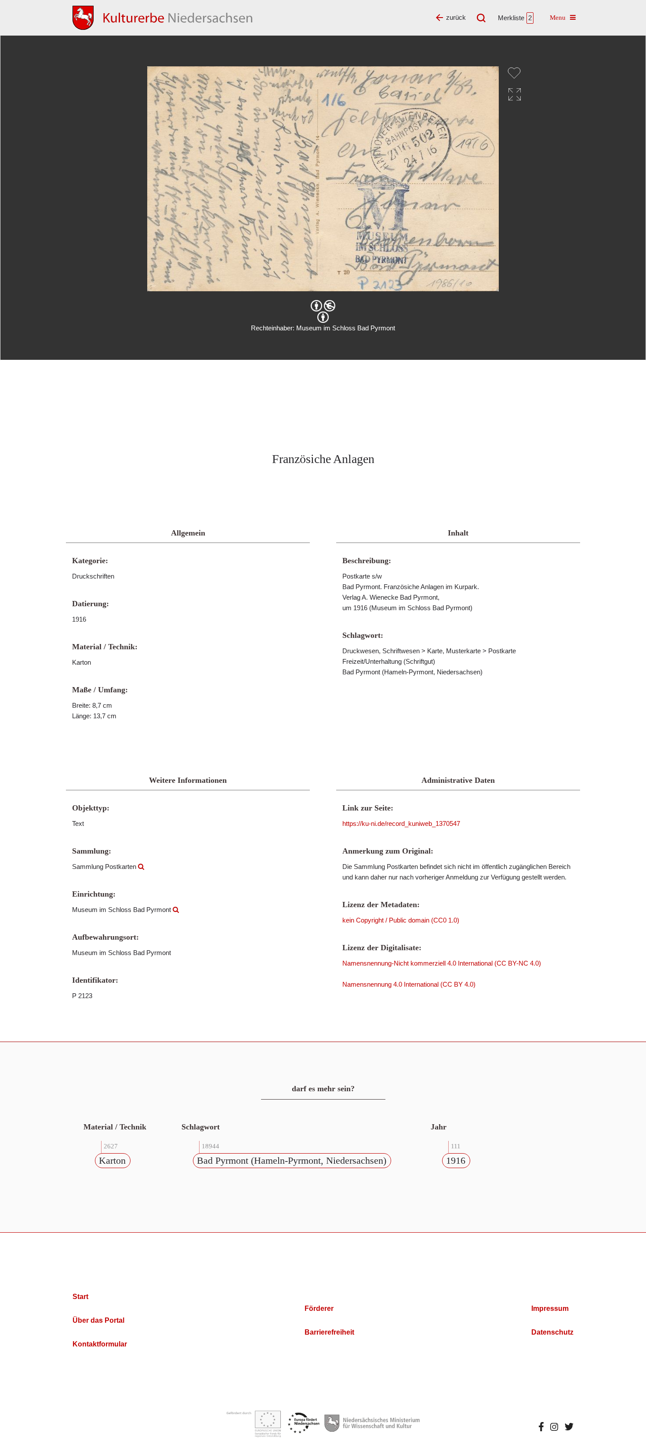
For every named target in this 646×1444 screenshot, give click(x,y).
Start (80, 1296)
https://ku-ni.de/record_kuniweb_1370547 (401, 823)
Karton (112, 1160)
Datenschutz (552, 1332)
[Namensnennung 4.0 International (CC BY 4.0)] (323, 317)
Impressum (550, 1308)
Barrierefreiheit (329, 1332)
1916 (455, 1160)
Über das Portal (98, 1320)
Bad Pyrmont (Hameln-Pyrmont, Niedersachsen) (291, 1160)
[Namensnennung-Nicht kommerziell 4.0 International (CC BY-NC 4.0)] (323, 305)
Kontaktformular (100, 1344)
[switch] (514, 73)
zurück (456, 17)
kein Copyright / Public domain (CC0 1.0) (400, 920)
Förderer (319, 1308)
